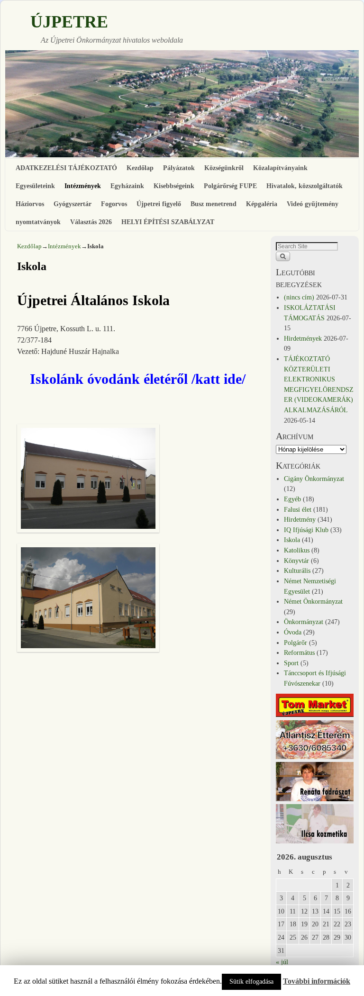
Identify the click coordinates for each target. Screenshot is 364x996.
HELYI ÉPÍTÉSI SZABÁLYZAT (167, 222)
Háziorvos (30, 204)
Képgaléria (261, 204)
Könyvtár (296, 560)
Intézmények (82, 186)
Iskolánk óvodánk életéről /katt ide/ (138, 379)
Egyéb (292, 499)
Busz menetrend (214, 204)
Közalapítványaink (280, 168)
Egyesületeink (35, 186)
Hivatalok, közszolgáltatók (304, 186)
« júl (282, 962)
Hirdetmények (303, 338)
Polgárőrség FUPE (230, 186)
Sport (291, 663)
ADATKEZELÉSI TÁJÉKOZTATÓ (66, 168)
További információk (316, 981)
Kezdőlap (140, 168)
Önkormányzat (303, 621)
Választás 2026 (91, 222)
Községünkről (224, 168)
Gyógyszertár (72, 204)
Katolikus (296, 550)
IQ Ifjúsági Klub (306, 530)
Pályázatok (179, 168)
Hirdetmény (300, 519)
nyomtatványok (38, 222)
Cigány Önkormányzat (314, 478)
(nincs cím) (299, 297)
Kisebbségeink (174, 186)
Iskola (292, 539)
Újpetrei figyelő (158, 204)
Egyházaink (127, 186)
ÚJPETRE (69, 21)
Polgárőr (295, 642)
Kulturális (297, 570)
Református (299, 652)
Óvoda (292, 632)
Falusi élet (297, 509)
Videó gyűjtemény (312, 204)
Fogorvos (114, 204)
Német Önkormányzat (313, 601)
